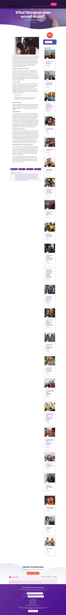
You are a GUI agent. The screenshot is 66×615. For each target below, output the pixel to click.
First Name (25, 593)
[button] (14, 169)
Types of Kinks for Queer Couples (49, 170)
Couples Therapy (33, 601)
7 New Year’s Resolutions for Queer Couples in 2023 (49, 486)
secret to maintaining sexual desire (23, 70)
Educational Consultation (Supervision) (33, 605)
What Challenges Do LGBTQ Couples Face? (49, 129)
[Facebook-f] (55, 582)
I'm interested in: (33, 599)
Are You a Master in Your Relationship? (50, 508)
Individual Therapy (33, 600)
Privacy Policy (30, 608)
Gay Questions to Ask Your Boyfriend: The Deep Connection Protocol (49, 347)
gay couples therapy (17, 146)
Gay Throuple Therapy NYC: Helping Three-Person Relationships (49, 299)
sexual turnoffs (18, 150)
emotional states (25, 83)
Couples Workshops (33, 604)
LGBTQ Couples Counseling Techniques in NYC (49, 465)
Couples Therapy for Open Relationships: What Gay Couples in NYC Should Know (49, 258)
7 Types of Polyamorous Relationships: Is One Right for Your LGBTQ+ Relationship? (49, 106)
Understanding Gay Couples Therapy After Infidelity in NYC (49, 369)
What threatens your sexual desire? (49, 528)
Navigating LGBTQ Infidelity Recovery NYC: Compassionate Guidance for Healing (50, 442)
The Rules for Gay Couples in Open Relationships (49, 83)
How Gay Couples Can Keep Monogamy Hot (49, 62)
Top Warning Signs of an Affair (50, 150)
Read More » (48, 65)
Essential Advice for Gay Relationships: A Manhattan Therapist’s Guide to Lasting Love (49, 322)
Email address (24, 596)
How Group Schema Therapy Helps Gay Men (49, 235)
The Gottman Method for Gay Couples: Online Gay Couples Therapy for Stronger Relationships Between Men (49, 273)
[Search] (53, 42)
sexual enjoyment (34, 133)
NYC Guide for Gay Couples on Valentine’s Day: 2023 (49, 213)
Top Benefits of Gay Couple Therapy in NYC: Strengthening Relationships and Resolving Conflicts (50, 417)
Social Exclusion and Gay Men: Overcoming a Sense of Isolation (49, 191)
